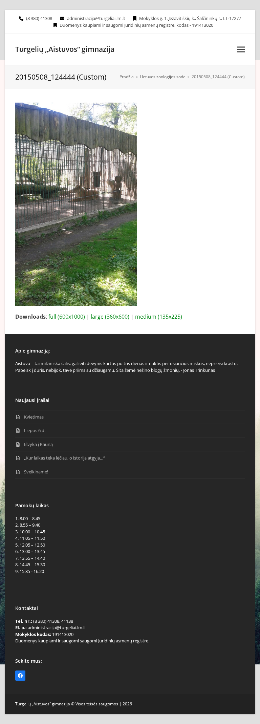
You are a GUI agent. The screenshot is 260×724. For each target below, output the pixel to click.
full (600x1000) (66, 316)
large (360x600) (110, 316)
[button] (241, 49)
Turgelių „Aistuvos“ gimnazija (64, 49)
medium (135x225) (158, 316)
